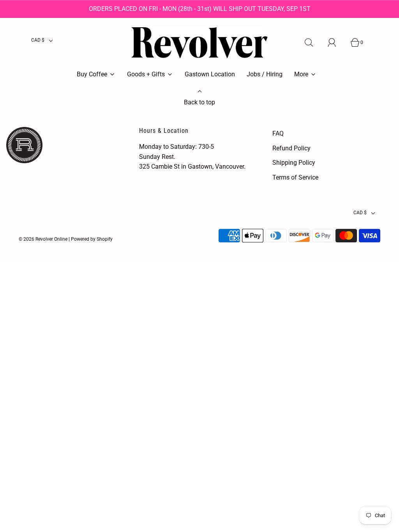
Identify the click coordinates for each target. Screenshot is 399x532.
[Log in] (336, 42)
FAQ (278, 133)
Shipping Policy (293, 162)
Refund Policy (291, 148)
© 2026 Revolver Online (43, 239)
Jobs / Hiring (264, 74)
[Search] (313, 42)
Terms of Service (295, 177)
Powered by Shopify (92, 239)
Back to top (199, 102)
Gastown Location (210, 74)
